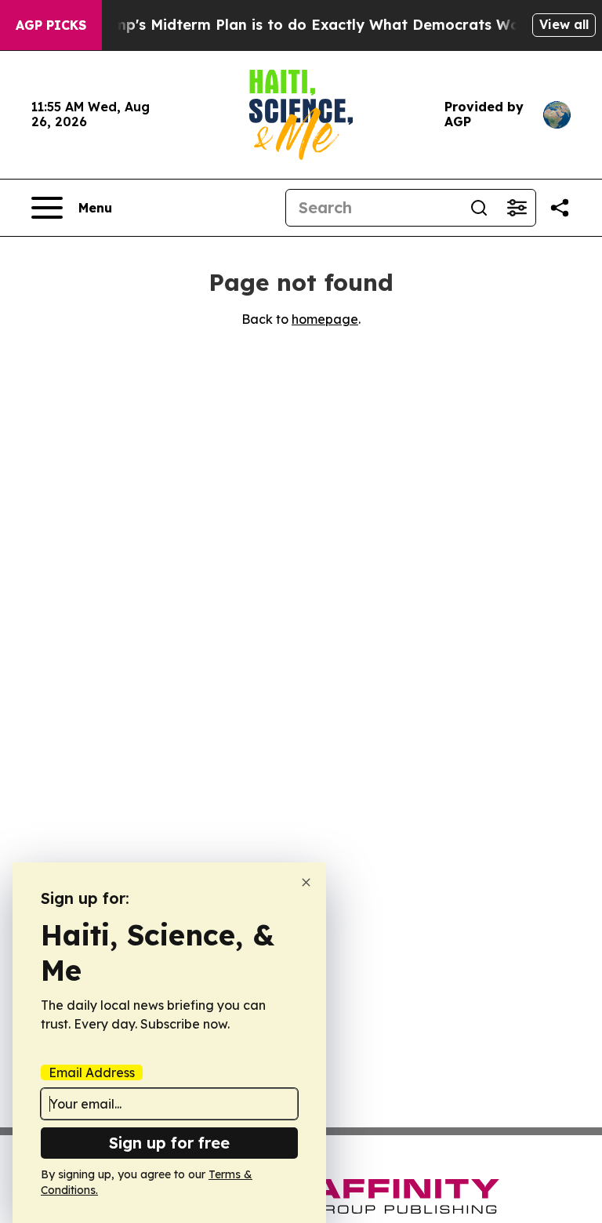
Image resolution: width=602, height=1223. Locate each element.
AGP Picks (51, 25)
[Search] (479, 208)
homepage (325, 319)
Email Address (92, 1072)
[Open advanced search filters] (516, 208)
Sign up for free (169, 1142)
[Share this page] (560, 207)
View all (564, 24)
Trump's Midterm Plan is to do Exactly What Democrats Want (312, 25)
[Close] (306, 882)
